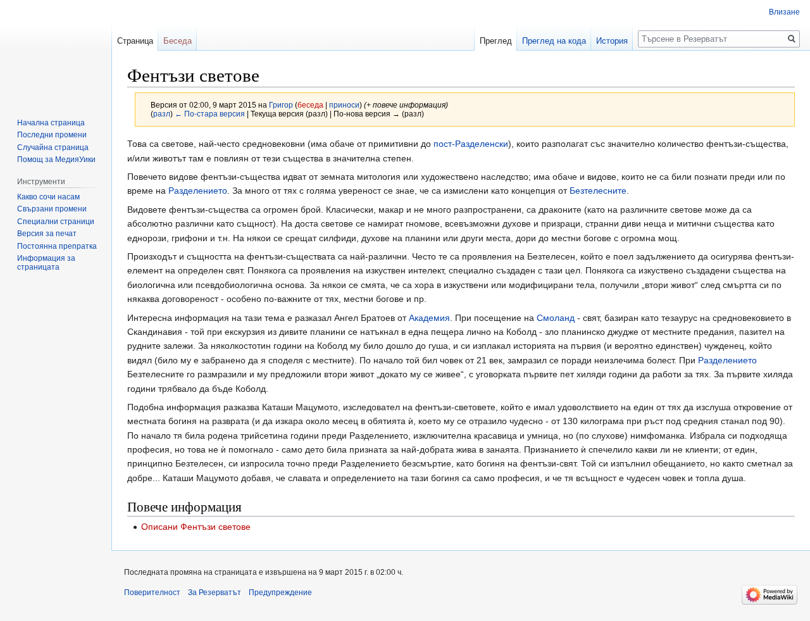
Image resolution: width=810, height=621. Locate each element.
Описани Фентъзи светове (196, 527)
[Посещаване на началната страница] (55, 50)
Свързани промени (52, 208)
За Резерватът (214, 592)
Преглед (496, 41)
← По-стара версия (210, 114)
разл (161, 114)
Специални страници (55, 221)
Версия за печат (47, 233)
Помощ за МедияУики (56, 159)
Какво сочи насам (48, 196)
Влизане (784, 12)
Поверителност (152, 592)
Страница (135, 41)
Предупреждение (280, 592)
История (612, 41)
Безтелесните (598, 190)
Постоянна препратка (57, 246)
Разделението (197, 190)
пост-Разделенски (470, 144)
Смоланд (556, 318)
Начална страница (51, 122)
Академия (429, 318)
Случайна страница (53, 147)
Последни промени (52, 134)
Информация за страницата (46, 263)
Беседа (177, 41)
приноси (344, 105)
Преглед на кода (554, 41)
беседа (310, 105)
